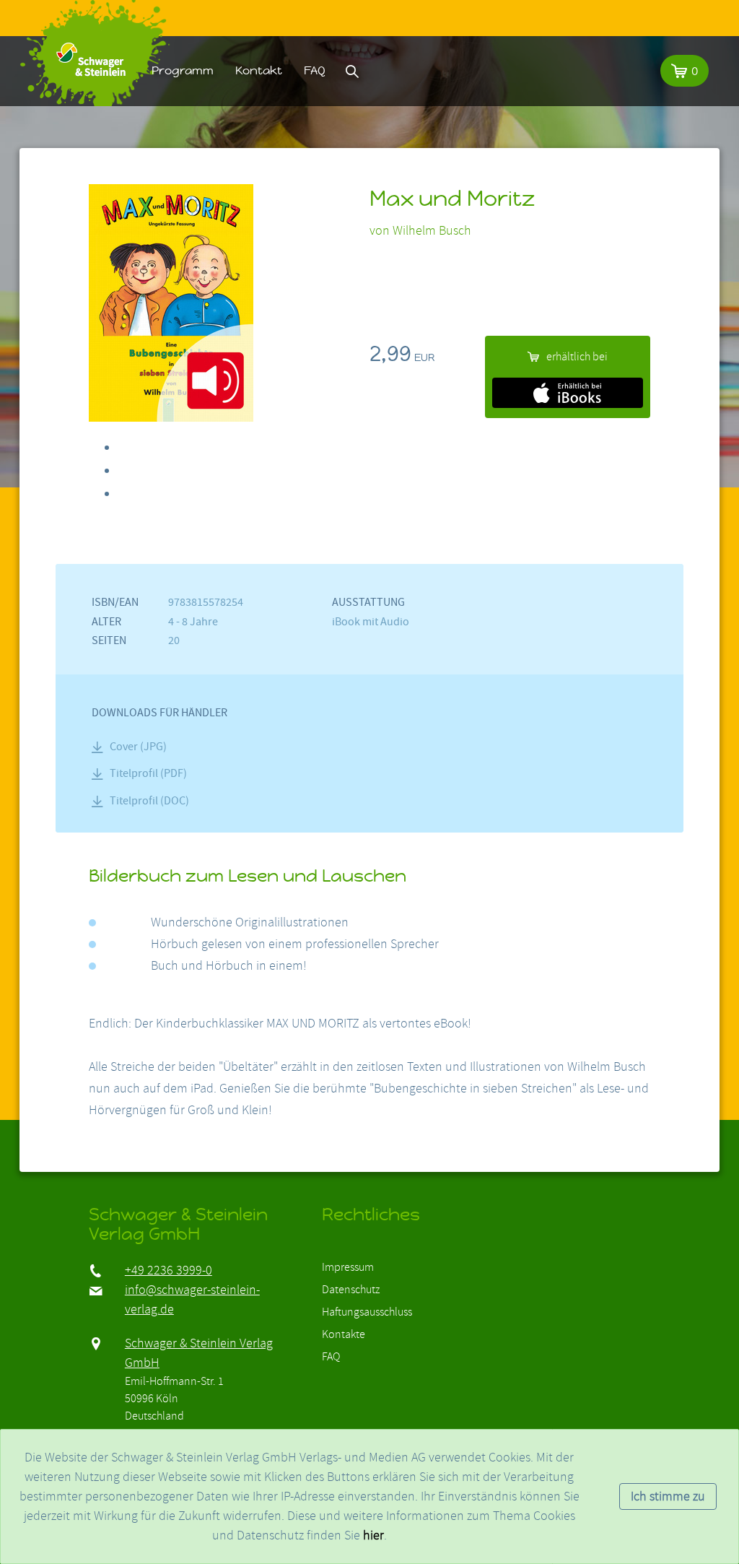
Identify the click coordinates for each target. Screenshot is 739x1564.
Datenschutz (351, 1289)
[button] (684, 71)
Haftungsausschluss (367, 1312)
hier (373, 1535)
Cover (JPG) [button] (138, 746)
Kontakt (258, 70)
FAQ (314, 70)
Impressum (348, 1267)
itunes (568, 393)
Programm (183, 70)
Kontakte (343, 1334)
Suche (352, 71)
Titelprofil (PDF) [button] (148, 773)
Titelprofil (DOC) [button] (149, 801)
